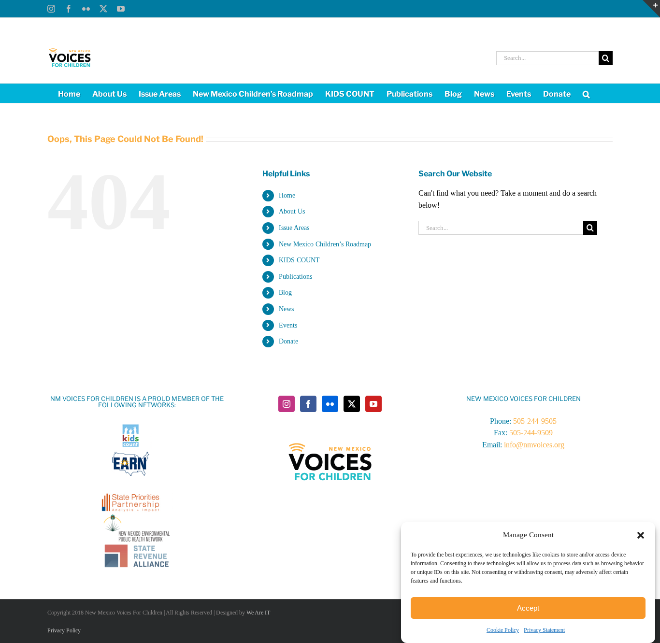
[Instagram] (286, 404)
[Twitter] (352, 404)
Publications (295, 276)
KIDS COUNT (299, 260)
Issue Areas (294, 227)
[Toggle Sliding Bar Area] (651, 8)
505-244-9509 (531, 433)
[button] (641, 535)
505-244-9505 (535, 421)
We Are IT (258, 612)
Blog (285, 292)
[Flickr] (330, 404)
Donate (288, 341)
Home (287, 195)
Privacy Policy (64, 630)
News (286, 309)
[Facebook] (308, 404)
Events (288, 325)
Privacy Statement (544, 630)
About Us (292, 211)
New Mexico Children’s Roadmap (325, 244)
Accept (528, 608)
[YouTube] (373, 404)
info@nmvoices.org (534, 445)
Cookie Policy (503, 630)
